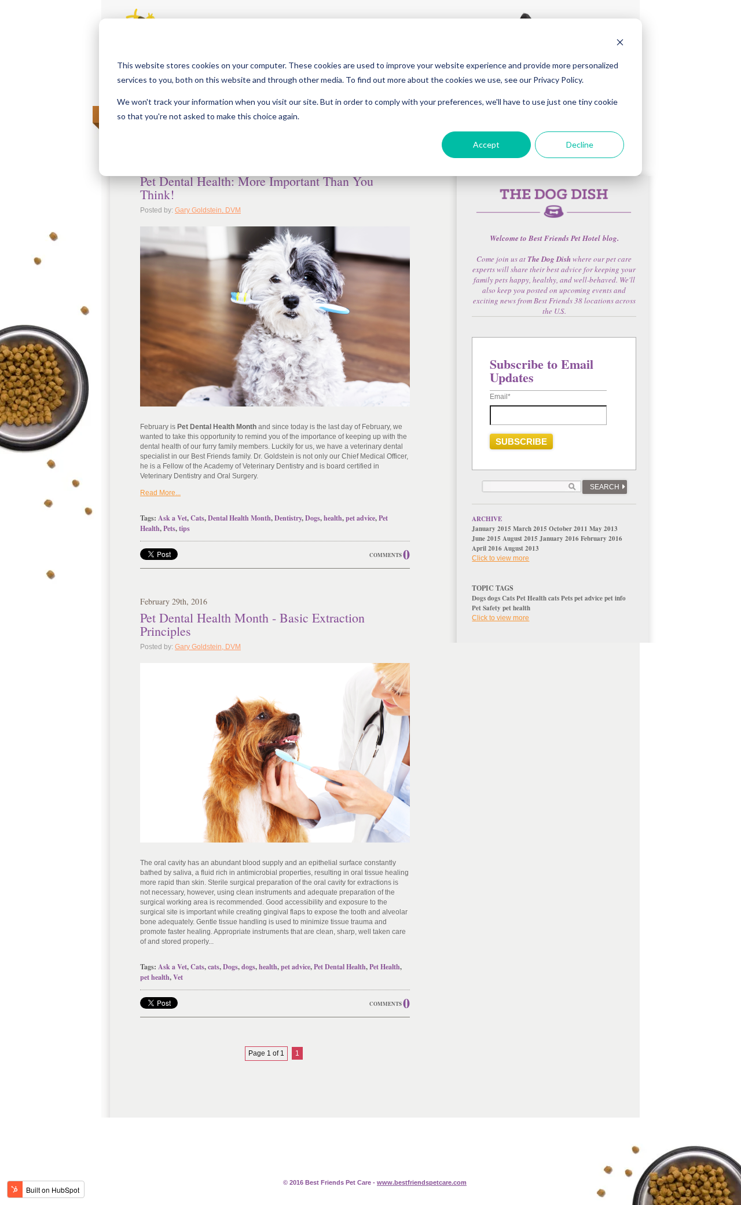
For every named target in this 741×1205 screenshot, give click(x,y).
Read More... (160, 493)
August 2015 (520, 538)
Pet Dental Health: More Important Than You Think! (256, 188)
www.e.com (422, 1182)
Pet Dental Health (340, 967)
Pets (169, 528)
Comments (385, 555)
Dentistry (288, 518)
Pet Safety (486, 608)
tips (184, 528)
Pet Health (384, 967)
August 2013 (521, 548)
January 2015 (491, 528)
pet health (155, 977)
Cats (197, 518)
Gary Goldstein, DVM (208, 210)
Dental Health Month (239, 518)
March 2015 (530, 528)
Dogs (312, 518)
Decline (579, 144)
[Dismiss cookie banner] (620, 43)
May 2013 (603, 528)
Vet (178, 977)
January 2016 (559, 538)
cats (213, 967)
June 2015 (486, 538)
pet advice (360, 518)
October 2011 (568, 528)
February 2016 (601, 538)
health (333, 518)
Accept (486, 144)
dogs (248, 967)
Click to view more (500, 558)
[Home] (554, 210)
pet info (615, 598)
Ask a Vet (172, 518)
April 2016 (487, 548)
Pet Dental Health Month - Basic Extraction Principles (252, 624)
